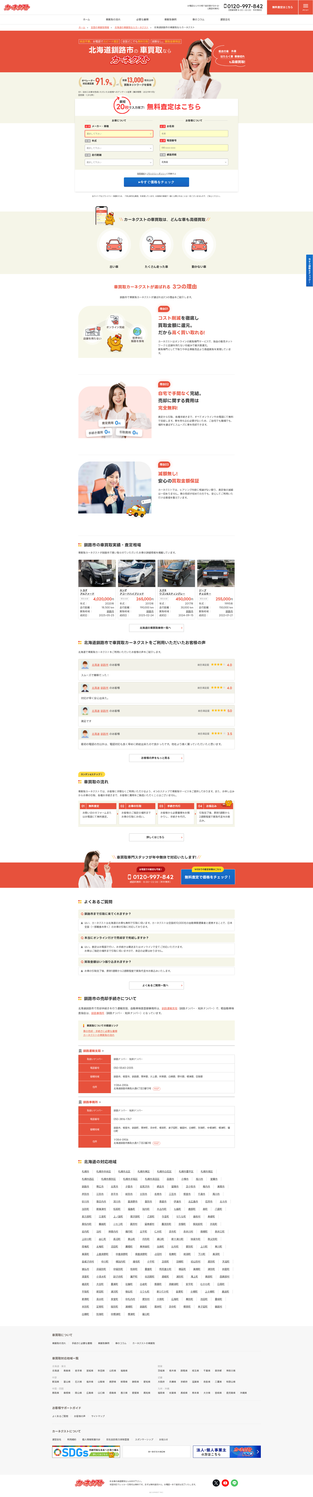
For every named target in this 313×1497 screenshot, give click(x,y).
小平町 (151, 1261)
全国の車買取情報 (100, 27)
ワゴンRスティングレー (172, 593)
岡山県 (78, 1393)
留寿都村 (149, 1224)
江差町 (102, 1216)
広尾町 (175, 1299)
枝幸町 (134, 1269)
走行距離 (97, 155)
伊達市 (177, 1201)
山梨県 (101, 1381)
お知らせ (163, 1439)
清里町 (85, 1276)
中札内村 (130, 1299)
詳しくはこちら (155, 837)
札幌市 (85, 1171)
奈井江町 (220, 1231)
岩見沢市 (145, 1186)
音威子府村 (88, 1261)
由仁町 (102, 1239)
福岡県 (161, 1393)
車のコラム (198, 19)
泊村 (98, 1231)
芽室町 (114, 1299)
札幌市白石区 (164, 1171)
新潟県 (55, 1381)
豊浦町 (114, 1284)
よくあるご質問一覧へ (155, 985)
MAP (156, 1089)
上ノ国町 (118, 1216)
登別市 (148, 1201)
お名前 (170, 126)
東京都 (218, 1370)
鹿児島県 (230, 1393)
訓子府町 (118, 1276)
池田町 (204, 1299)
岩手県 (78, 1370)
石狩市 (209, 1201)
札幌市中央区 (103, 1171)
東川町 (218, 1246)
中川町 (105, 1261)
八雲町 (218, 1209)
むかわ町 (205, 1284)
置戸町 (134, 1276)
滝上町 (194, 1276)
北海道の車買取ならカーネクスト (132, 27)
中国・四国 (58, 1388)
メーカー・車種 (100, 126)
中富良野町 (122, 1254)
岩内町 (85, 1231)
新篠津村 (101, 1209)
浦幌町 (129, 1306)
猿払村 (85, 1269)
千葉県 (206, 1370)
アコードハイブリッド (132, 593)
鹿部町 (192, 1209)
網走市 (160, 1186)
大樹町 (160, 1299)
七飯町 (177, 1209)
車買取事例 (170, 19)
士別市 (143, 1194)
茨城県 (161, 1370)
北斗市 (223, 1201)
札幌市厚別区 (108, 1179)
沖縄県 (243, 1393)
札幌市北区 (124, 1171)
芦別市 (85, 1194)
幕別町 (189, 1299)
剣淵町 (187, 1254)
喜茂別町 (166, 1224)
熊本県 (195, 1393)
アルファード (87, 593)
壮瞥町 (129, 1284)
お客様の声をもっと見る (155, 757)
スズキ (163, 590)
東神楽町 (145, 1246)
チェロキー (205, 593)
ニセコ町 (118, 1224)
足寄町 (100, 1306)
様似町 (129, 1291)
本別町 (85, 1306)
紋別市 (129, 1194)
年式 (94, 140)
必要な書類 (142, 19)
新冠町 (100, 1291)
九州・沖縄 (163, 1388)
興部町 (209, 1276)
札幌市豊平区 (186, 1171)
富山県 (67, 1381)
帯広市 (100, 1186)
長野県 (112, 1381)
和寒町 (172, 1254)
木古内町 (162, 1209)
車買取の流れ (113, 19)
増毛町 (136, 1261)
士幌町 (194, 1291)
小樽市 (185, 1179)
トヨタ (83, 590)
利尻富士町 (165, 1269)
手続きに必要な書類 (82, 1343)
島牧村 (197, 1216)
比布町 (175, 1246)
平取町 (85, 1291)
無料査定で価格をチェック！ (208, 877)
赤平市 (114, 1194)
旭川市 (199, 1179)
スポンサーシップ (144, 1439)
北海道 (96, 664)
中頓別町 (118, 1269)
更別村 (146, 1299)
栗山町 (131, 1239)
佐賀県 (172, 1393)
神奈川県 (230, 1370)
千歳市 (201, 1194)
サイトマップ (98, 1416)
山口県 (101, 1393)
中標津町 (116, 1314)
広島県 (89, 1393)
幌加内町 (121, 1261)
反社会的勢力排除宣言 (117, 1439)
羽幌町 (180, 1261)
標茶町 (187, 1306)
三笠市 (172, 1194)
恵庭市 (163, 1201)
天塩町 (226, 1261)
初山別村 (196, 1261)
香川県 (124, 1393)
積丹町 (129, 1231)
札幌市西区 (88, 1179)
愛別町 (189, 1246)
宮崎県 (218, 1393)
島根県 (67, 1393)
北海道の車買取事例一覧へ (155, 627)
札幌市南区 (207, 1171)
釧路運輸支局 (169, 1008)
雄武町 (85, 1284)
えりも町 (144, 1291)
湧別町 (180, 1276)
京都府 (184, 1381)
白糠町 (85, 1314)
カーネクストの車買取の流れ (98, 1035)
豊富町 (148, 1269)
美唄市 (221, 1186)
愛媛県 (135, 1393)
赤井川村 (188, 1231)
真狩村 (133, 1224)
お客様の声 (79, 1416)
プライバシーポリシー (156, 174)
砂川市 (85, 1201)
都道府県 (172, 154)
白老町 (143, 1284)
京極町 (182, 1224)
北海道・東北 (59, 1366)
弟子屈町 (203, 1306)
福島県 (124, 1370)
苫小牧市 (191, 1186)
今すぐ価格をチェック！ (309, 270)
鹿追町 (225, 1291)
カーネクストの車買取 (143, 1343)
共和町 (213, 1224)
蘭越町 (102, 1224)
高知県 (146, 1393)
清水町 (100, 1299)
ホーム (86, 19)
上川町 (204, 1246)
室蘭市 (214, 1179)
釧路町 (143, 1306)
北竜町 (100, 1246)
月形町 (146, 1239)
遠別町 (211, 1261)
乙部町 (151, 1216)
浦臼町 (160, 1239)
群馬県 (184, 1370)
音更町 (179, 1291)
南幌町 (204, 1231)
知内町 (146, 1209)
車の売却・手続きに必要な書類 (100, 1031)
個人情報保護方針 (91, 1439)
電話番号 (172, 140)
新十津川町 (177, 1239)
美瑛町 (85, 1254)
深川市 (117, 1201)
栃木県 (172, 1370)
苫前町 (165, 1261)
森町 (205, 1209)
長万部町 (87, 1216)
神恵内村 (113, 1231)
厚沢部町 (135, 1216)
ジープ (202, 590)
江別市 (100, 1194)
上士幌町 (210, 1291)
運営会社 (225, 19)
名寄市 (158, 1194)
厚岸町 (158, 1306)
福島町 (131, 1209)
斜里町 (226, 1269)
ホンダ (123, 590)
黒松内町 (87, 1224)
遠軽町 (165, 1276)
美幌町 (197, 1269)
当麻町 (160, 1246)
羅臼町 (146, 1314)
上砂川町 (87, 1239)
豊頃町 (218, 1299)
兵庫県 (172, 1381)
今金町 (165, 1216)
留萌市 (175, 1186)
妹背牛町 (196, 1239)
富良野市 (133, 1201)
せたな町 (181, 1216)
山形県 (112, 1370)
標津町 (131, 1314)
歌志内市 (101, 1201)
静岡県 (135, 1381)
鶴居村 (218, 1306)
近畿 (160, 1377)
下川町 (201, 1254)
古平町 (143, 1231)
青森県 (67, 1370)
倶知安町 (198, 1224)
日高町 (221, 1284)
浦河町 (114, 1291)
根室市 (187, 1194)
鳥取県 (55, 1393)
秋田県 (101, 1370)
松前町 (117, 1209)
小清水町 (101, 1276)
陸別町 (114, 1306)
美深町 (216, 1254)
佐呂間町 (150, 1276)
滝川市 (216, 1194)
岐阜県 (124, 1381)
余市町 (172, 1231)
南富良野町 (141, 1254)
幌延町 (182, 1269)
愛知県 (146, 1381)
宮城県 (89, 1370)
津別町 (211, 1269)
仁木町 (158, 1231)
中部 (54, 1377)
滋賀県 (195, 1381)
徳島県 (112, 1393)
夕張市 (129, 1186)
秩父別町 (212, 1239)
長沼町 (117, 1239)
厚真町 (158, 1284)
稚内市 (206, 1186)
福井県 (89, 1381)
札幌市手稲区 (130, 1179)
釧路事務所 (97, 1013)
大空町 (100, 1284)
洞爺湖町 (174, 1284)
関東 (160, 1366)
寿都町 (211, 1216)
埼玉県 (195, 1370)
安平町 (189, 1284)
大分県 (206, 1393)
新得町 (85, 1299)
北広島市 (193, 1201)
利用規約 (141, 174)
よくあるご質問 (60, 1416)
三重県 (218, 1381)
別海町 (100, 1314)
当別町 (85, 1209)
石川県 (78, 1381)
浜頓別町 (101, 1269)
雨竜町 (85, 1246)
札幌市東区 (144, 1171)
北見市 (114, 1186)
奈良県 (206, 1381)
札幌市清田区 (152, 1179)
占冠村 (158, 1254)
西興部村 (225, 1276)
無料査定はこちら (282, 7)
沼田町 (114, 1246)
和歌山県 (230, 1381)
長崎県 (184, 1393)
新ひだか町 (163, 1291)
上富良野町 (102, 1254)
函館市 (170, 1179)
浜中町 (172, 1306)
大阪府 (161, 1381)
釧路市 (104, 664)
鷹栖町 (129, 1246)
